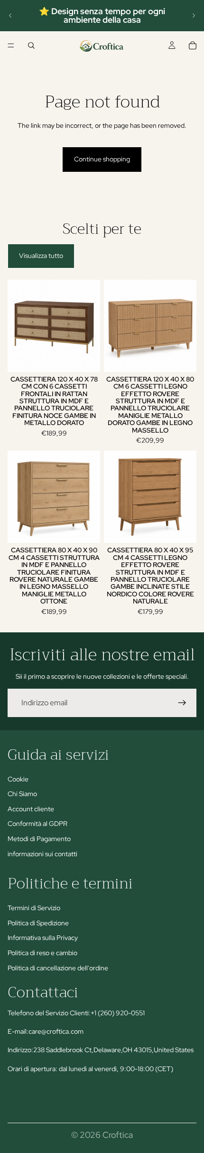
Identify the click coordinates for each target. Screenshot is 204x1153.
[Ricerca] (31, 45)
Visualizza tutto (41, 255)
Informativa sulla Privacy (43, 938)
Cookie (18, 779)
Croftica (117, 1134)
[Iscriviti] (182, 703)
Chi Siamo (22, 793)
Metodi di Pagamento (39, 838)
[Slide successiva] (193, 15)
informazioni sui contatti (42, 854)
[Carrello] (192, 45)
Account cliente (31, 809)
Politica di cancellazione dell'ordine (58, 968)
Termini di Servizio (34, 908)
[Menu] (11, 45)
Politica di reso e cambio (42, 953)
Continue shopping (102, 159)
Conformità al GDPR (37, 823)
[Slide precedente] (10, 15)
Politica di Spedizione (38, 923)
